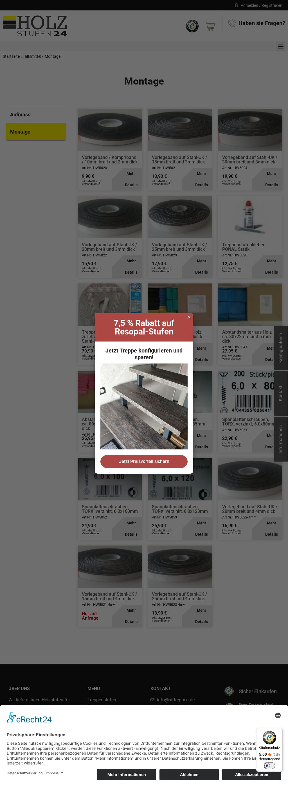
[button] (189, 317)
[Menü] (279, 731)
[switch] (269, 765)
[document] (144, 393)
